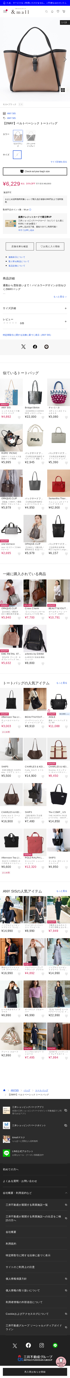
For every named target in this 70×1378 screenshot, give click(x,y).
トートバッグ (41, 1090)
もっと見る (58, 296)
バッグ (27, 1090)
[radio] (18, 139)
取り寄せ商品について (19, 261)
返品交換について (17, 266)
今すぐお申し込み (26, 230)
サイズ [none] (6, 154)
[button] (35, 59)
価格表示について (17, 257)
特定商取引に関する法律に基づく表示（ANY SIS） (27, 335)
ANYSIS (15, 1090)
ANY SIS (11, 113)
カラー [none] (6, 134)
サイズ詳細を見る (59, 162)
